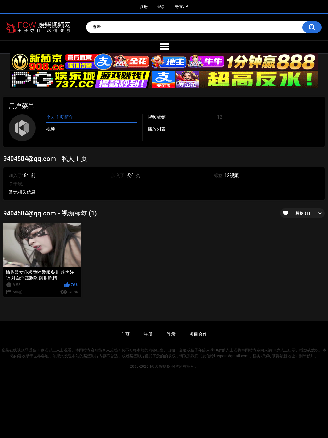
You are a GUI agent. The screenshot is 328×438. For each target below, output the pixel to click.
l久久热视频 (160, 366)
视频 (50, 128)
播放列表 (157, 128)
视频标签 (185, 117)
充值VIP (181, 6)
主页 (125, 334)
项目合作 (198, 334)
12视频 (232, 175)
